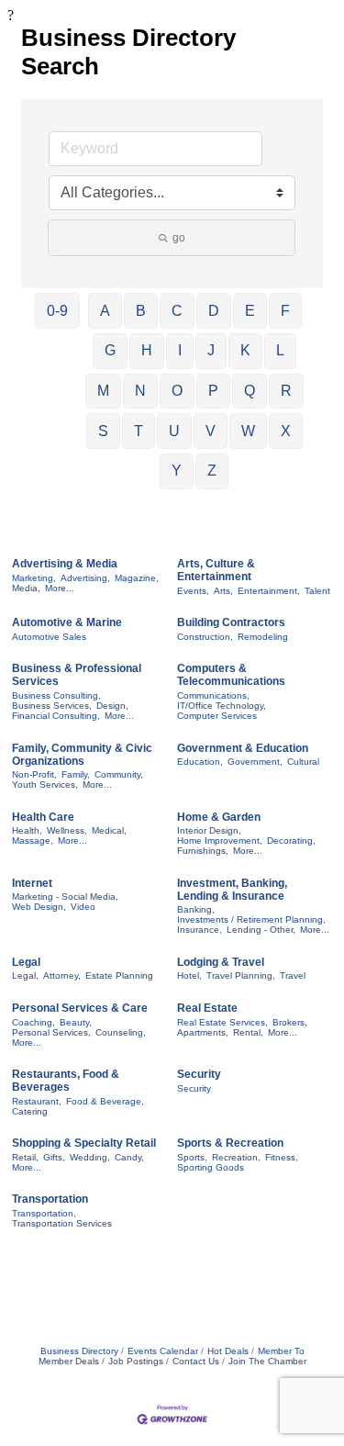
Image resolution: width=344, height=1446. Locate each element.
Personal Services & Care (80, 1008)
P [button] (213, 390)
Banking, (196, 909)
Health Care (43, 817)
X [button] (286, 431)
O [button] (177, 390)
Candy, (129, 1157)
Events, (193, 591)
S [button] (103, 431)
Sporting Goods (210, 1167)
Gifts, (54, 1157)
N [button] (140, 390)
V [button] (210, 431)
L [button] (280, 350)
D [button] (213, 311)
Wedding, (90, 1157)
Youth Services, (45, 784)
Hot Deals (228, 1351)
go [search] (178, 237)
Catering (30, 1111)
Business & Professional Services (76, 675)
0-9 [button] (57, 311)
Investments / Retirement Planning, (251, 919)
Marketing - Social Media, (65, 896)
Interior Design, (209, 830)
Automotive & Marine (67, 622)
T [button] (138, 431)
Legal (26, 962)
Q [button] (249, 390)
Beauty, (76, 1022)
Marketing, (34, 578)
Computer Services (217, 716)
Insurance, (199, 930)
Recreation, (236, 1157)
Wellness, (67, 830)
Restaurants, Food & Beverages (65, 1080)
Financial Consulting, (56, 716)
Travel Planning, (240, 975)
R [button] (286, 390)
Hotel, (189, 975)
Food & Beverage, (105, 1101)
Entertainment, (269, 591)
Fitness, (281, 1157)
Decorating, (291, 840)
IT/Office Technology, (221, 706)
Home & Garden (219, 817)
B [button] (141, 311)
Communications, (213, 695)
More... (59, 588)
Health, (27, 830)
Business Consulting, (56, 695)
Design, (112, 706)
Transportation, (44, 1213)
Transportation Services (62, 1223)
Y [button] (177, 470)
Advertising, (85, 578)
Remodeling (263, 637)
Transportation (50, 1199)
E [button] (250, 311)
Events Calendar (163, 1351)
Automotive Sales (49, 637)
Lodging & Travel (220, 962)
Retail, (25, 1157)
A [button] (105, 311)
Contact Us (195, 1361)
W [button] (248, 431)
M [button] (103, 390)
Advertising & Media (64, 563)
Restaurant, (36, 1101)
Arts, (223, 591)
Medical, (109, 830)
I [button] (180, 350)
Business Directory (79, 1351)
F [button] (285, 311)
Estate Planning (119, 975)
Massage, (32, 840)
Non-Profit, (34, 774)
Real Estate (207, 1008)
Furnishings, (202, 851)
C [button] (177, 311)
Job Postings (135, 1361)
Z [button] (211, 470)
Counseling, (120, 1032)
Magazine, (137, 578)
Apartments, (202, 1032)
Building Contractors (231, 622)
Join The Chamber (267, 1361)
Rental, (248, 1032)
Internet (32, 883)
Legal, (25, 975)
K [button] (245, 350)
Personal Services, (51, 1032)
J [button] (211, 350)
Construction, (205, 637)
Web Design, (39, 907)
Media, (26, 588)
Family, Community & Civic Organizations (82, 755)
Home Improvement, (219, 840)
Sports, (192, 1157)
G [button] (110, 350)
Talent (317, 591)
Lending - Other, (261, 930)
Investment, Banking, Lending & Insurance (232, 889)
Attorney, (62, 975)
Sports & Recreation (230, 1143)
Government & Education (242, 748)
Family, (75, 774)
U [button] (174, 431)
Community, (118, 774)
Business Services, (52, 706)
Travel (292, 975)
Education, (200, 762)
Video (83, 907)
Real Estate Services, (222, 1022)
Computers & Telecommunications (231, 675)
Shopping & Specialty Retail (84, 1143)
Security (199, 1074)
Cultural (303, 762)
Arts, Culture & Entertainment (216, 570)
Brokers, (289, 1022)
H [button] (146, 350)
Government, (255, 762)
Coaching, (33, 1022)
